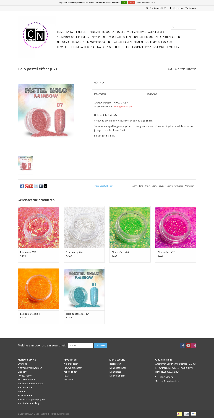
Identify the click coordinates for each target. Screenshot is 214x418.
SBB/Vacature (25, 395)
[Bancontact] (193, 414)
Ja (124, 3)
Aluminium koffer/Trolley (73, 36)
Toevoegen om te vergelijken (171, 186)
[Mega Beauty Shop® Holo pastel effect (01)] (84, 288)
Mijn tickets (115, 371)
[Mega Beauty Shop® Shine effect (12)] (175, 227)
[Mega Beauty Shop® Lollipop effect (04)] (38, 288)
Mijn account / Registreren (184, 8)
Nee (132, 3)
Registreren (115, 363)
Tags (66, 375)
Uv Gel (121, 31)
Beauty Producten (98, 41)
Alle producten (71, 363)
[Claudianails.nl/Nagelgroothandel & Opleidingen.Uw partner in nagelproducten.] (37, 37)
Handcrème (174, 46)
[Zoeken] (173, 27)
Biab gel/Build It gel (109, 46)
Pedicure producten (102, 31)
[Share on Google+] (27, 186)
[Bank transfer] (186, 414)
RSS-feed (68, 379)
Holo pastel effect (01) (78, 313)
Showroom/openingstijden (31, 399)
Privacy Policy (24, 375)
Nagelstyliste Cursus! (158, 41)
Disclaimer (23, 371)
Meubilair (115, 36)
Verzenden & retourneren (30, 383)
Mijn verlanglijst (117, 375)
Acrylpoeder (156, 31)
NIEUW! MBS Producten (70, 41)
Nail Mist (158, 46)
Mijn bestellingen (117, 367)
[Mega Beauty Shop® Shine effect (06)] (130, 227)
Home (60, 31)
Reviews (151, 93)
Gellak (127, 36)
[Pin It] (31, 186)
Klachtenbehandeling (28, 403)
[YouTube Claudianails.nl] (188, 345)
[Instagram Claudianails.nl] (193, 345)
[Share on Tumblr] (41, 186)
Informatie (100, 93)
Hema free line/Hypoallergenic (75, 46)
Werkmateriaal (136, 31)
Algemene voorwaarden (30, 367)
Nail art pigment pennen (127, 41)
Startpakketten (170, 36)
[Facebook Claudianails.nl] (182, 345)
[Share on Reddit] (36, 186)
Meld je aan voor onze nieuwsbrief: (42, 345)
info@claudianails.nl (169, 381)
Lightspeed (64, 414)
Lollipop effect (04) (30, 313)
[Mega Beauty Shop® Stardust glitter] (84, 227)
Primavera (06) (28, 252)
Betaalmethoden (26, 379)
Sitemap (22, 391)
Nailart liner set (76, 31)
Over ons (22, 363)
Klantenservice (25, 387)
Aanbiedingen (70, 371)
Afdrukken (189, 186)
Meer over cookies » (146, 3)
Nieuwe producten (73, 367)
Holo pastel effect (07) (185, 69)
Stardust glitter (75, 252)
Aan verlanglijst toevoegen (145, 186)
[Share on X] (45, 186)
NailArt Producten (146, 36)
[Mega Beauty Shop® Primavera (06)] (38, 227)
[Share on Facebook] (22, 186)
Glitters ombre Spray (138, 46)
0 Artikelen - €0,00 (158, 8)
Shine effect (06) (120, 252)
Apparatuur (99, 36)
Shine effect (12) (166, 252)
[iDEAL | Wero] (179, 414)
